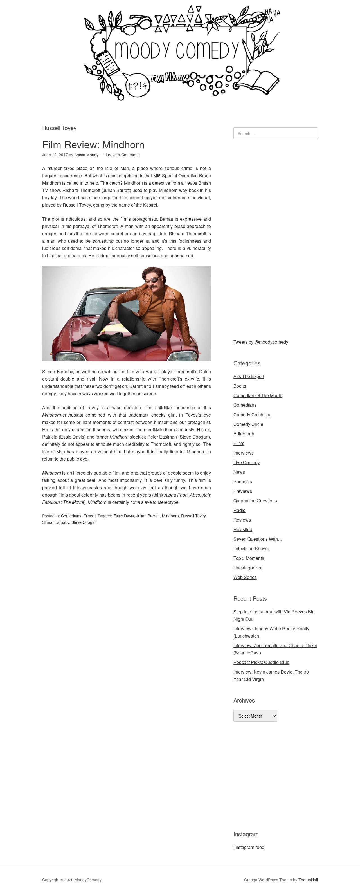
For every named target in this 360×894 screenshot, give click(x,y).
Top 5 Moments (248, 558)
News (239, 472)
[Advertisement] (275, 237)
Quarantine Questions (255, 500)
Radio (239, 510)
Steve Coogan (84, 522)
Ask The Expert (248, 376)
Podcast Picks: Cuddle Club (261, 662)
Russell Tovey (193, 515)
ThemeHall (308, 879)
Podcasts (242, 481)
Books (239, 386)
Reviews (242, 520)
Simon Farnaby (55, 522)
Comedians (71, 515)
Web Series (245, 577)
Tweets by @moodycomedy (260, 342)
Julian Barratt (148, 515)
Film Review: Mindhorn (93, 144)
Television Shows (251, 548)
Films (88, 515)
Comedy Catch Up (251, 414)
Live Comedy (246, 462)
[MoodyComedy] (180, 96)
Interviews (243, 453)
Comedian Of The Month (257, 395)
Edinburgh (243, 433)
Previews (242, 491)
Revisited (242, 529)
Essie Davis (123, 515)
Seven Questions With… (257, 539)
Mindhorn (170, 515)
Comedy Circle (248, 424)
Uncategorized (248, 567)
